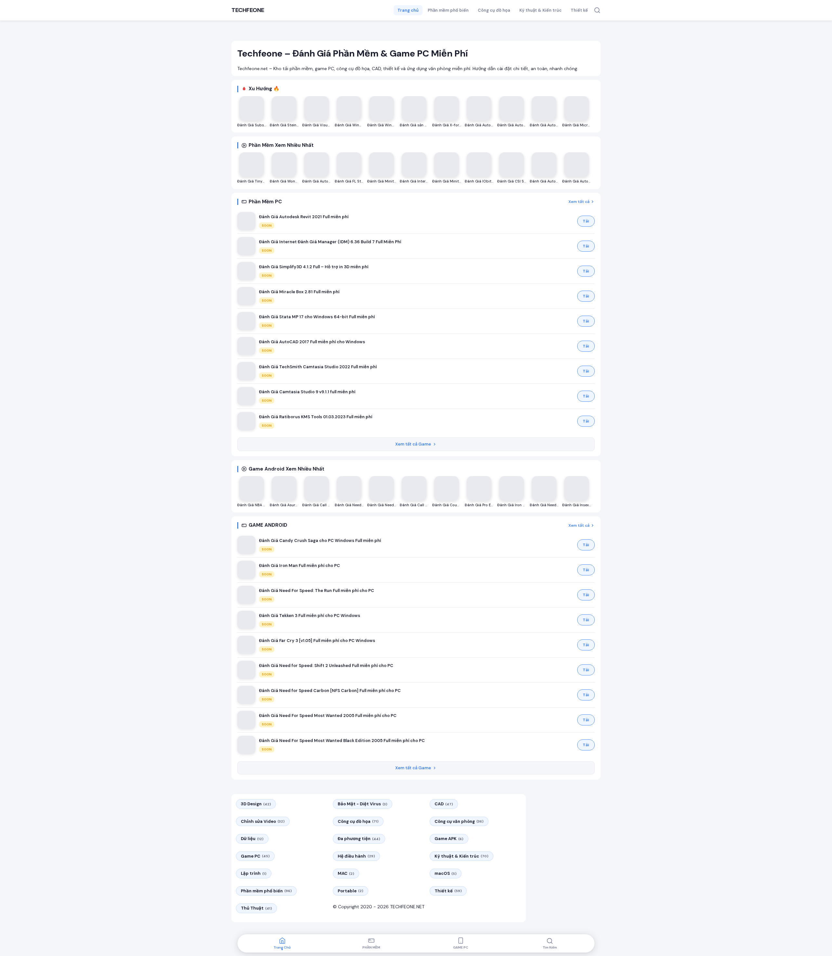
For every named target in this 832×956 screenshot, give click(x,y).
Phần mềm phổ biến (448, 10)
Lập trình (253, 873)
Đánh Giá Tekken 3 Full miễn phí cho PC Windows (309, 615)
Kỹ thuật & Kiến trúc (540, 10)
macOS (446, 873)
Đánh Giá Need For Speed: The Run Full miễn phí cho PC (316, 590)
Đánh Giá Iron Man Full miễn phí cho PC (299, 565)
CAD (444, 804)
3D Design (256, 804)
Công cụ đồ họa (494, 10)
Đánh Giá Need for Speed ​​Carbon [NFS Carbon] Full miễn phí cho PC (330, 690)
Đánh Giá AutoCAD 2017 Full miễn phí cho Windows (312, 342)
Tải (586, 221)
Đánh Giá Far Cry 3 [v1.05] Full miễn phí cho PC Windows (317, 640)
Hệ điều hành (356, 856)
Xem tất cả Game (413, 444)
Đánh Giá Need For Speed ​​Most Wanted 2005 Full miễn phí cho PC (327, 715)
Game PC (255, 856)
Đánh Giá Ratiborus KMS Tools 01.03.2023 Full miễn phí (315, 417)
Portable (350, 891)
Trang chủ (408, 10)
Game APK (449, 838)
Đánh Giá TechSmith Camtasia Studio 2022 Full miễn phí (318, 367)
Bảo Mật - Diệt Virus (362, 804)
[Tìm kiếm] (597, 10)
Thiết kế (579, 10)
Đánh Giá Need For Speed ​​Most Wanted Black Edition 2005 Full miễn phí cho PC (342, 740)
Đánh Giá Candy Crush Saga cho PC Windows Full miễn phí (320, 540)
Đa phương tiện (359, 838)
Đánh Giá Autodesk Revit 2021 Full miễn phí (303, 217)
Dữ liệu (252, 838)
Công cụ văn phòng (459, 821)
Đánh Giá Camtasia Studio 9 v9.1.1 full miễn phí (307, 392)
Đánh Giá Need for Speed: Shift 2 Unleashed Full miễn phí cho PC (326, 665)
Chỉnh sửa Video (263, 821)
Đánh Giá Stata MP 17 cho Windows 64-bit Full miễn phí (317, 317)
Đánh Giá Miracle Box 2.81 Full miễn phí (299, 292)
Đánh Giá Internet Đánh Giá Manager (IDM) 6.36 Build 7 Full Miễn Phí (330, 242)
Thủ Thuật (256, 908)
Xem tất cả (579, 201)
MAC (346, 873)
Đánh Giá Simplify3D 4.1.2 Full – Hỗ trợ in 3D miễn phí (313, 267)
